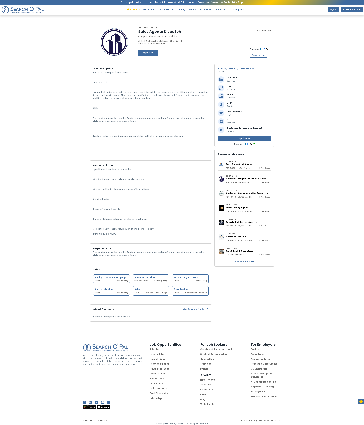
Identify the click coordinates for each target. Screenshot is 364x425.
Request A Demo (261, 359)
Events (204, 368)
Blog (203, 399)
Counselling (207, 359)
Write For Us (207, 404)
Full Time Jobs (158, 388)
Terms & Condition (270, 420)
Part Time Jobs (159, 393)
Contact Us (207, 389)
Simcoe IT (104, 420)
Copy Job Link (259, 55)
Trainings (206, 363)
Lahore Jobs (157, 354)
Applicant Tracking (262, 386)
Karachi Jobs (158, 359)
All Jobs (154, 349)
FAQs (203, 394)
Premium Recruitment (264, 396)
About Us (205, 384)
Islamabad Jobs (159, 363)
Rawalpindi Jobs (159, 368)
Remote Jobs (158, 373)
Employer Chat (259, 391)
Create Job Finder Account (216, 349)
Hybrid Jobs (157, 378)
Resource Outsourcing (264, 363)
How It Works (208, 379)
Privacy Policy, (250, 420)
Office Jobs (157, 383)
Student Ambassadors (214, 354)
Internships (156, 398)
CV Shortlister (259, 368)
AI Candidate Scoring (263, 381)
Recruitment (258, 354)
